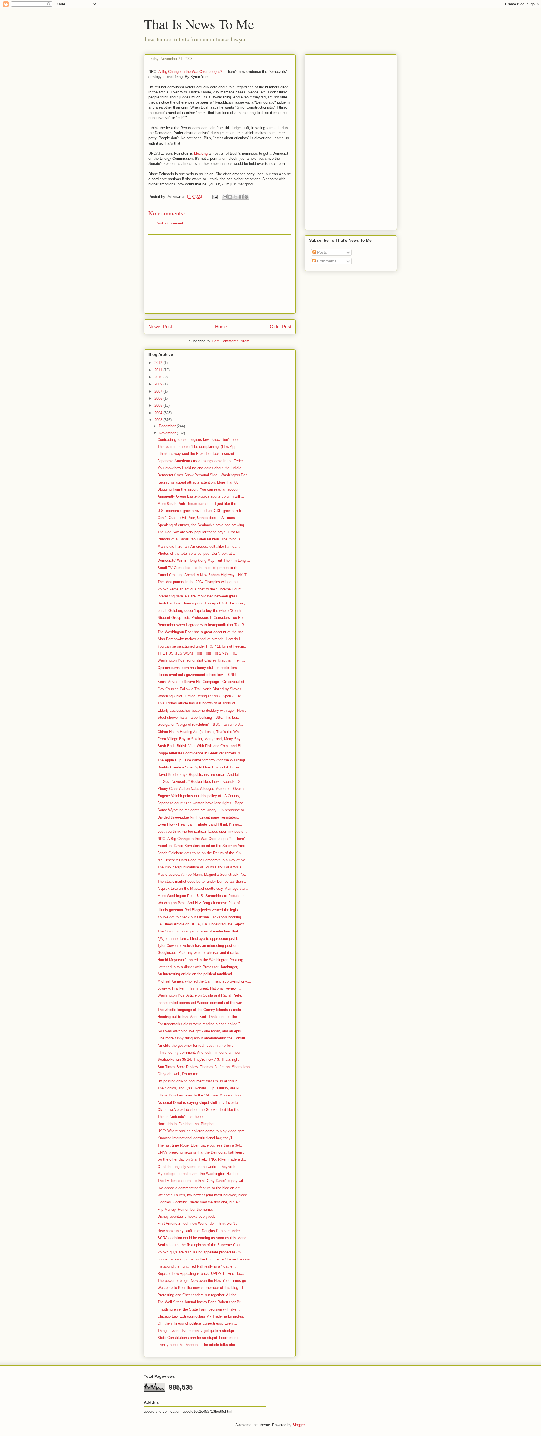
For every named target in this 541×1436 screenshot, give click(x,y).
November (168, 433)
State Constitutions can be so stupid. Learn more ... (200, 1338)
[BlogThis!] (230, 197)
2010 (158, 377)
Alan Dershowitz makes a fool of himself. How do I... (200, 639)
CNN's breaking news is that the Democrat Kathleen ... (202, 1152)
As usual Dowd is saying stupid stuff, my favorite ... (200, 1102)
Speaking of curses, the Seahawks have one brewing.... (203, 525)
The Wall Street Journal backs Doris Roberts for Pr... (200, 1302)
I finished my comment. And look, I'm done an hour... (201, 1052)
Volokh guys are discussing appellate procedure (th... (201, 1252)
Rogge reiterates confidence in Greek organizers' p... (200, 753)
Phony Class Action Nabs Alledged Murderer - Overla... (202, 788)
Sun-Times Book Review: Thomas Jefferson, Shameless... (206, 1067)
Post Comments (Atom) (231, 341)
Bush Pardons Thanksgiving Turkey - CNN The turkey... (203, 603)
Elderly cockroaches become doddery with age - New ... (203, 710)
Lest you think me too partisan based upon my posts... (202, 831)
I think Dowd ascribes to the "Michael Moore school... (201, 1095)
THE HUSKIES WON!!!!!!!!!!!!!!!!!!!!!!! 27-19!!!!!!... (198, 653)
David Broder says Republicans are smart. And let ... (200, 774)
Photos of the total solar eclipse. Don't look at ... (197, 553)
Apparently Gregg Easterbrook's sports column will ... (201, 496)
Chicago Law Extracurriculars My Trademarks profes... (202, 1316)
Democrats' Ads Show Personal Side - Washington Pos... (204, 475)
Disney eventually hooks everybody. (187, 1216)
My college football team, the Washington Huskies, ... (201, 1174)
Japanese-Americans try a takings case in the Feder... (202, 461)
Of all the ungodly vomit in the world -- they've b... (198, 1167)
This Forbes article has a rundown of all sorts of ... (199, 703)
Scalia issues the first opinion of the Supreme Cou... (200, 1245)
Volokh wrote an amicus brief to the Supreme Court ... (201, 589)
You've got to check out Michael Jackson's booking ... (201, 917)
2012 (158, 363)
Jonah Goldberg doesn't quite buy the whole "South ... (201, 610)
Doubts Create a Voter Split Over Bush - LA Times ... (201, 767)
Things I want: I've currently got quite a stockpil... (198, 1331)
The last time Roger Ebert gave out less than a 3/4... (200, 1145)
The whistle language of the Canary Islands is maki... (201, 1010)
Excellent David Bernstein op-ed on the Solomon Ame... (203, 846)
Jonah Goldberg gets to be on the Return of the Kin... (201, 853)
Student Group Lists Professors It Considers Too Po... (202, 617)
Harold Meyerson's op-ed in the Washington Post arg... (202, 960)
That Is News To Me (199, 24)
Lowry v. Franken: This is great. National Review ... (199, 988)
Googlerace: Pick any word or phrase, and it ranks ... (201, 952)
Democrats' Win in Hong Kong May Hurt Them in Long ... (204, 560)
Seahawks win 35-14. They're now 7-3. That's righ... (199, 1059)
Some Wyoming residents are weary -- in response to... (202, 810)
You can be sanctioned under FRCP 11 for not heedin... (202, 646)
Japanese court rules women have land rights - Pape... (202, 803)
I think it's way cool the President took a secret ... (198, 453)
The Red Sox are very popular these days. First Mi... (200, 532)
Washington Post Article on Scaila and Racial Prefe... (201, 995)
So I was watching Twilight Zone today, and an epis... (201, 1031)
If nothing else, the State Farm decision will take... (199, 1309)
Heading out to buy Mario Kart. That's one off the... (199, 1017)
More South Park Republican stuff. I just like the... (199, 504)
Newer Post (160, 326)
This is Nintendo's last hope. (181, 1116)
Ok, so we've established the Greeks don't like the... (200, 1109)
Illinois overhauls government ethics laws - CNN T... (200, 675)
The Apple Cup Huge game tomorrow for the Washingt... (203, 760)
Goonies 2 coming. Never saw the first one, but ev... (200, 1202)
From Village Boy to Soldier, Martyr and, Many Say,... (201, 739)
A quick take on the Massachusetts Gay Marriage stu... (203, 888)
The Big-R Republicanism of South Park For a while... (201, 867)
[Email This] (225, 197)
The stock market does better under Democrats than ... (202, 881)
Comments (326, 261)
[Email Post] (214, 197)
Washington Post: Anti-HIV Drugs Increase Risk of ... (201, 903)
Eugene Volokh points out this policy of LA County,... (200, 796)
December (168, 426)
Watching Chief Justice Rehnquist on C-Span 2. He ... (201, 696)
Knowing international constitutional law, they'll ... (197, 1138)
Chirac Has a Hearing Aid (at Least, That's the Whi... (200, 732)
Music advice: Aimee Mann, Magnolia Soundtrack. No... (203, 874)
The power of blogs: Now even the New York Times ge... (203, 1280)
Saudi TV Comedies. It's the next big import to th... (199, 568)
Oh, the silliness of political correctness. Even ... (197, 1323)
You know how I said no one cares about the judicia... (201, 468)
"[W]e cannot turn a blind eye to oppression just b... (199, 938)
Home (221, 326)
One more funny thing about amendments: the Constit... (203, 1038)
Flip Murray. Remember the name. (185, 1209)
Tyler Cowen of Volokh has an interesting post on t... (200, 945)
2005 (158, 405)
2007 (158, 391)
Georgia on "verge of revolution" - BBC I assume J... (200, 724)
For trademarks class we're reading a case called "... (200, 1024)
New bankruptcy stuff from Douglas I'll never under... (200, 1231)
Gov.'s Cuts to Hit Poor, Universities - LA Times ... (199, 518)
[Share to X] (235, 197)
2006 (158, 398)
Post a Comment (169, 223)
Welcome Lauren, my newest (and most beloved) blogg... (204, 1195)
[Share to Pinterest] (246, 197)
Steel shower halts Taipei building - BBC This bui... (199, 717)
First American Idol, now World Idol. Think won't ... (199, 1223)
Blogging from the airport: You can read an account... (201, 489)
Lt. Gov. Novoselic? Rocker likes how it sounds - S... (201, 781)
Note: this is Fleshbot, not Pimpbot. (187, 1124)
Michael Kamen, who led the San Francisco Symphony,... (204, 981)
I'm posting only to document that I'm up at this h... (199, 1081)
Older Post (280, 326)
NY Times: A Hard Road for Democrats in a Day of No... (203, 860)
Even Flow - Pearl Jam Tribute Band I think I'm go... (200, 824)
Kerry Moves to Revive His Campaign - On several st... (203, 682)
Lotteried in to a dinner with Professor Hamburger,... (199, 967)
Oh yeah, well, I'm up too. (178, 1074)
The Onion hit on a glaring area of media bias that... (199, 931)
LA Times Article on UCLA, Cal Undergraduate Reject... (202, 924)
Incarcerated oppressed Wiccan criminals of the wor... (201, 1003)
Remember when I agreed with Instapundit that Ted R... (202, 625)
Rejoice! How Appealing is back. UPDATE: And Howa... (203, 1273)
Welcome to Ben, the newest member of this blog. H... (202, 1288)
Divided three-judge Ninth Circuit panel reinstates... (199, 817)
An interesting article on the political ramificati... (196, 974)
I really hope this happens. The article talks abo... (198, 1345)
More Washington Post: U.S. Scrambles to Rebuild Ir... (202, 896)
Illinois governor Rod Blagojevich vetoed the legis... (199, 910)
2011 (158, 370)
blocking (201, 153)
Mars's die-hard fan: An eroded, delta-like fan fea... (199, 546)
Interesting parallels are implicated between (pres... (199, 596)
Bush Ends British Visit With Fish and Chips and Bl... (201, 746)
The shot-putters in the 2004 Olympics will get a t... (199, 582)
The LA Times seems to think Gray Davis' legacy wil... (202, 1181)
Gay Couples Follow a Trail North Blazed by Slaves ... (202, 689)
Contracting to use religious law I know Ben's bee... (199, 439)
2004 (158, 413)
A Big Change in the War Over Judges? (190, 71)
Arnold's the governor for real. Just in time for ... (197, 1045)
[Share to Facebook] (241, 197)
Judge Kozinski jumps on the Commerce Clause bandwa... (205, 1259)
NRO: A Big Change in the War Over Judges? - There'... (203, 839)
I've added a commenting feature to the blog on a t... (200, 1188)
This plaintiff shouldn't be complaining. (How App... (199, 446)
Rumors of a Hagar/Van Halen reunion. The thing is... (201, 539)
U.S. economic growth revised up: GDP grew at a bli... (202, 511)
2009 (158, 384)
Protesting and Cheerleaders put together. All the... (199, 1295)
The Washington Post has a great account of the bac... (202, 632)
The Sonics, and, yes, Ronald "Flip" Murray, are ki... (200, 1088)
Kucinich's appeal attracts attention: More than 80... (200, 482)
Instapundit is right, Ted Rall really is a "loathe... (197, 1266)
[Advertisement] (220, 274)
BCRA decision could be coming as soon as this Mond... (204, 1238)
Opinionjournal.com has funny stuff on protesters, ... (200, 668)
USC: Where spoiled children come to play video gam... (203, 1131)
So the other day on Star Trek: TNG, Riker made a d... (202, 1159)
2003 (158, 420)
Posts (321, 252)
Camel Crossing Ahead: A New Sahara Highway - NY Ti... (204, 575)
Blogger (298, 1425)
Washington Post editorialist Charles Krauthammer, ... (201, 660)
